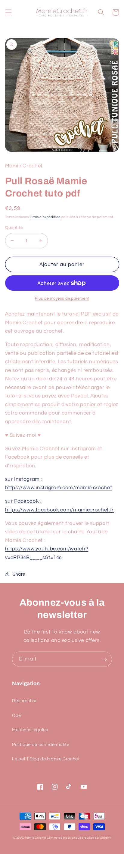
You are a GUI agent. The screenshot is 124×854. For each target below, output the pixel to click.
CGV (17, 715)
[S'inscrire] (104, 659)
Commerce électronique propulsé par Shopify (79, 837)
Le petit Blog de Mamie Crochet (46, 759)
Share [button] (19, 574)
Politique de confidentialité (40, 744)
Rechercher (24, 700)
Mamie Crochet (35, 837)
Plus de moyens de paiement (62, 298)
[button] (8, 12)
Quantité (14, 227)
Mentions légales (30, 729)
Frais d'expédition (45, 217)
